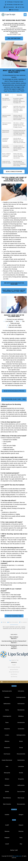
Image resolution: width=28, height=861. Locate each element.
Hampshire (7, 728)
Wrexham (21, 831)
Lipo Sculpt (22, 230)
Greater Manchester (7, 760)
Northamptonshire (7, 691)
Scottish (7, 814)
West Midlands (7, 797)
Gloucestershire (21, 754)
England (14, 685)
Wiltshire (7, 741)
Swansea (7, 831)
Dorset (21, 747)
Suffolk (7, 791)
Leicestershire (21, 722)
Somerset (7, 785)
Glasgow (21, 814)
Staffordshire (21, 785)
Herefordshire (21, 760)
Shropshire (21, 779)
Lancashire (21, 766)
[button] (25, 14)
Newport (21, 825)
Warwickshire (21, 710)
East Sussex (7, 754)
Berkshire (7, 697)
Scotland (14, 809)
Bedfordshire (7, 703)
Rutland (7, 779)
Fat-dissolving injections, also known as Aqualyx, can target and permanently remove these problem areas (14, 31)
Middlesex (21, 716)
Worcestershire (21, 804)
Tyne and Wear (21, 791)
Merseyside (7, 772)
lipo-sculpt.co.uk (17, 856)
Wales (14, 819)
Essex (7, 722)
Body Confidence (14, 637)
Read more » (14, 638)
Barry (21, 837)
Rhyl (21, 844)
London (7, 735)
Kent (7, 766)
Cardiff (7, 825)
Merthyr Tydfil (14, 850)
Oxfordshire (21, 691)
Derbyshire (7, 747)
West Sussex (21, 797)
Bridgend (7, 837)
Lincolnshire (21, 728)
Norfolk (21, 772)
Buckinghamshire (21, 697)
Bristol (21, 741)
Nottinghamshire (21, 735)
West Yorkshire (7, 804)
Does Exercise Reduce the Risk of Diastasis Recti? (14, 641)
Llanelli (7, 844)
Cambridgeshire (7, 716)
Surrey (7, 710)
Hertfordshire (21, 703)
